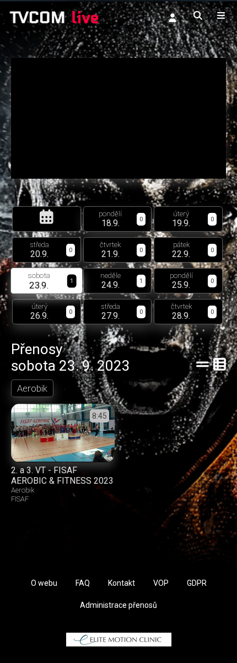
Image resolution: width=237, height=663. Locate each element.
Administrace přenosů (118, 605)
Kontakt (121, 583)
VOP (161, 583)
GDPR (197, 583)
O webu (44, 583)
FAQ (83, 583)
